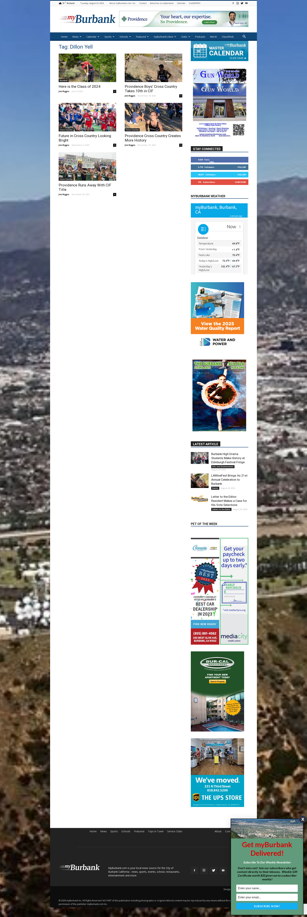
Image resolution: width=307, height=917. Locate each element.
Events (215, 499)
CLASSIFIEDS (194, 3)
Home (64, 36)
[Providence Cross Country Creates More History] (153, 117)
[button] (244, 37)
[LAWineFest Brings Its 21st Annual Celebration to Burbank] (200, 491)
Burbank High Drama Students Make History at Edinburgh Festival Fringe (228, 469)
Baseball (64, 80)
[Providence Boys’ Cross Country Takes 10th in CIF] (153, 68)
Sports (108, 36)
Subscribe (240, 192)
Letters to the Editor (221, 520)
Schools (124, 36)
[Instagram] (237, 3)
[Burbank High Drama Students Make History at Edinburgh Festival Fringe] (200, 468)
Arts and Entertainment (222, 477)
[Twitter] (242, 3)
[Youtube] (246, 3)
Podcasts (200, 36)
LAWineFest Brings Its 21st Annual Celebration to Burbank (229, 490)
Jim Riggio (64, 91)
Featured (141, 36)
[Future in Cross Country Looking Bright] (87, 117)
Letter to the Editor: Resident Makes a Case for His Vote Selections (229, 511)
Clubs (184, 36)
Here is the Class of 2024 (79, 86)
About (218, 815)
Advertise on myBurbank (162, 3)
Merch (213, 36)
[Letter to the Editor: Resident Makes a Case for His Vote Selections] (200, 509)
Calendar (181, 3)
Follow (242, 177)
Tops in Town (156, 815)
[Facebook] (233, 3)
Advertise (243, 815)
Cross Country (132, 80)
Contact (143, 3)
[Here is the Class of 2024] (87, 68)
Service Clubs (174, 815)
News (75, 36)
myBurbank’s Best (163, 36)
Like (211, 172)
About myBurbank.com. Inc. (122, 3)
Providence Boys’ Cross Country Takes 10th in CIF (151, 88)
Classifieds (228, 36)
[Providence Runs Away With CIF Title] (87, 166)
